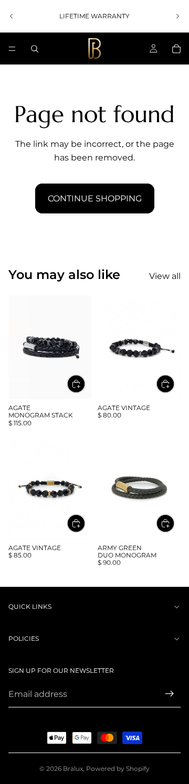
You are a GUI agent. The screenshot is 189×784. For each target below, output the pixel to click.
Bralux (73, 768)
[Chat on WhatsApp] (165, 734)
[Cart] (176, 48)
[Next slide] (177, 16)
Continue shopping (95, 198)
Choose (85, 384)
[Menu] (12, 49)
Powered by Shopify (118, 768)
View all (165, 276)
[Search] (34, 48)
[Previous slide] (11, 16)
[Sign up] (170, 694)
